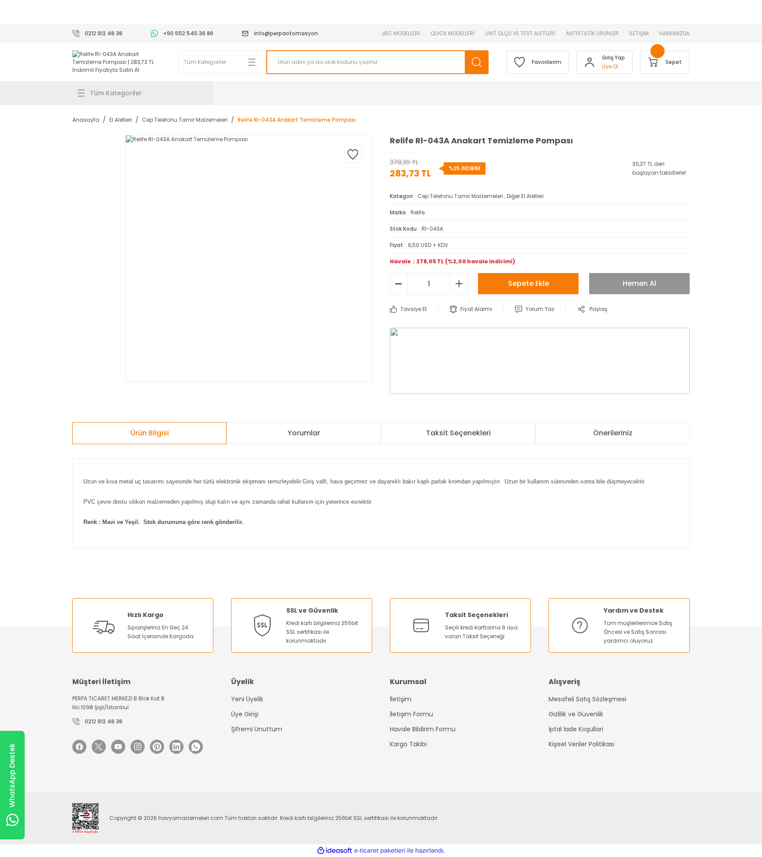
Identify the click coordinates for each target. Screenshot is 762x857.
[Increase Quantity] (458, 283)
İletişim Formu (411, 714)
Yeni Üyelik (247, 699)
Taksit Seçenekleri (458, 433)
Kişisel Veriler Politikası (581, 744)
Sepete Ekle (528, 283)
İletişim (400, 699)
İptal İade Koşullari (576, 729)
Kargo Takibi (408, 744)
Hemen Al (639, 283)
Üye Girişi (244, 714)
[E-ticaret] (380, 850)
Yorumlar (304, 433)
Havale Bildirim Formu (423, 729)
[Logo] (116, 62)
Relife (418, 212)
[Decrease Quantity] (398, 283)
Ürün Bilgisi (150, 433)
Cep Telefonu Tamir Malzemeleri (460, 196)
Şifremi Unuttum (256, 729)
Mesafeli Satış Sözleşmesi (587, 699)
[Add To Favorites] (353, 154)
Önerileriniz (612, 433)
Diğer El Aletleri (525, 196)
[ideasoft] (334, 850)
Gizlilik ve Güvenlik (576, 714)
